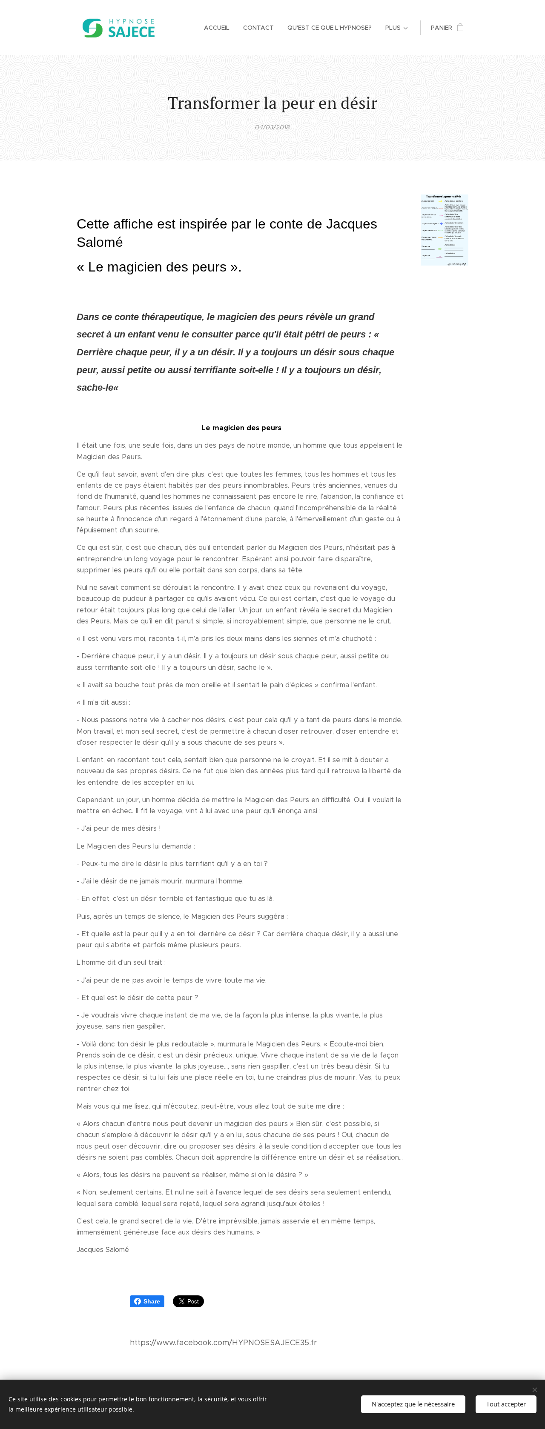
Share (151, 1301)
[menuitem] (219, 27)
